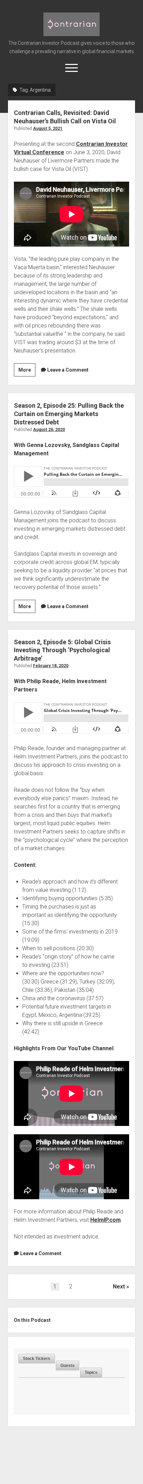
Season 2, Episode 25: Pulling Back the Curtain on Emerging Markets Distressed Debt (69, 414)
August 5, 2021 (47, 128)
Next (119, 1286)
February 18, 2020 (50, 665)
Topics (91, 1372)
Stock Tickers (36, 1358)
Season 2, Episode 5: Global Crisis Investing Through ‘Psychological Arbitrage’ (62, 650)
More (26, 371)
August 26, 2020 (49, 429)
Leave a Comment (68, 370)
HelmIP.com (105, 1220)
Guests (67, 1365)
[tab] (36, 1359)
